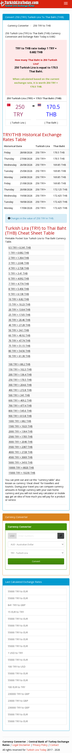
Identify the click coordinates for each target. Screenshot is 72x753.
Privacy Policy (40, 744)
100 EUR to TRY (16, 687)
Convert (36, 561)
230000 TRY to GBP (18, 693)
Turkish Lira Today (36, 749)
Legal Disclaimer (21, 744)
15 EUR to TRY (16, 611)
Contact (54, 744)
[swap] (60, 536)
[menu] (65, 3)
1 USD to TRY (15, 652)
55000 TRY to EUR (18, 591)
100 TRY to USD (16, 666)
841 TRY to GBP (16, 605)
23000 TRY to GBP (18, 700)
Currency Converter (19, 526)
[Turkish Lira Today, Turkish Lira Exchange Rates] (19, 4)
